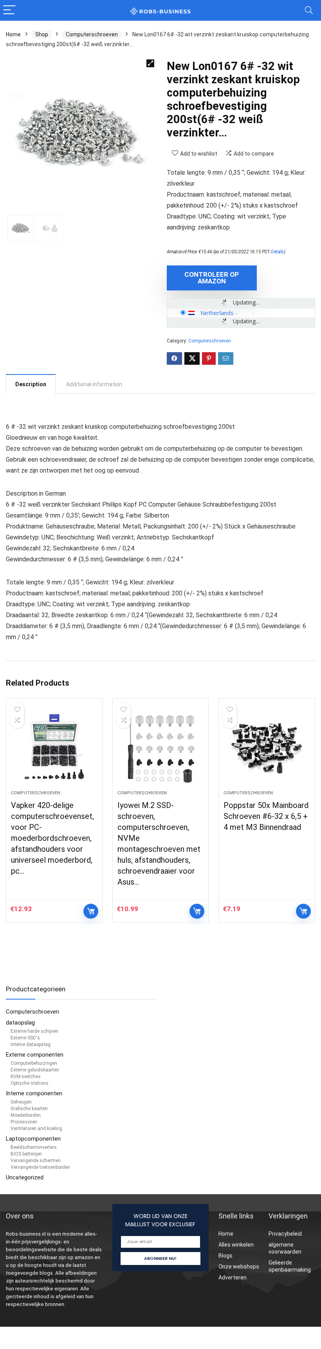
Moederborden (26, 1115)
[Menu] (9, 10)
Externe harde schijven (34, 1031)
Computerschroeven (92, 34)
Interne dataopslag (30, 1044)
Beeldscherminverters (34, 1147)
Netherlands (217, 313)
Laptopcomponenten (33, 1138)
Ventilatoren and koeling (36, 1128)
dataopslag (20, 1022)
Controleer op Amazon (211, 278)
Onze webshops (238, 1266)
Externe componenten (34, 1054)
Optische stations (30, 1083)
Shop (41, 34)
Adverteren (232, 1277)
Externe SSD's (25, 1038)
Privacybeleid (285, 1234)
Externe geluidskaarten (35, 1070)
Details (277, 251)
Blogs (225, 1255)
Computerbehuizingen (34, 1063)
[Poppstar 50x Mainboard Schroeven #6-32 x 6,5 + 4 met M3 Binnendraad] (267, 748)
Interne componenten (34, 1093)
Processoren (24, 1122)
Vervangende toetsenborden (40, 1167)
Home (13, 34)
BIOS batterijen (26, 1154)
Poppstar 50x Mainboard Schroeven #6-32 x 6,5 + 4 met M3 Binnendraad (266, 816)
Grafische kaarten (29, 1108)
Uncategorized (24, 1177)
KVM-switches (26, 1076)
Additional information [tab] (94, 384)
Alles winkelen (236, 1245)
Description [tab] (30, 384)
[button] (150, 63)
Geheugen (21, 1102)
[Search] (308, 10)
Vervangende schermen (36, 1160)
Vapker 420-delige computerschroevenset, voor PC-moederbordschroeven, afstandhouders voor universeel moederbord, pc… (52, 838)
